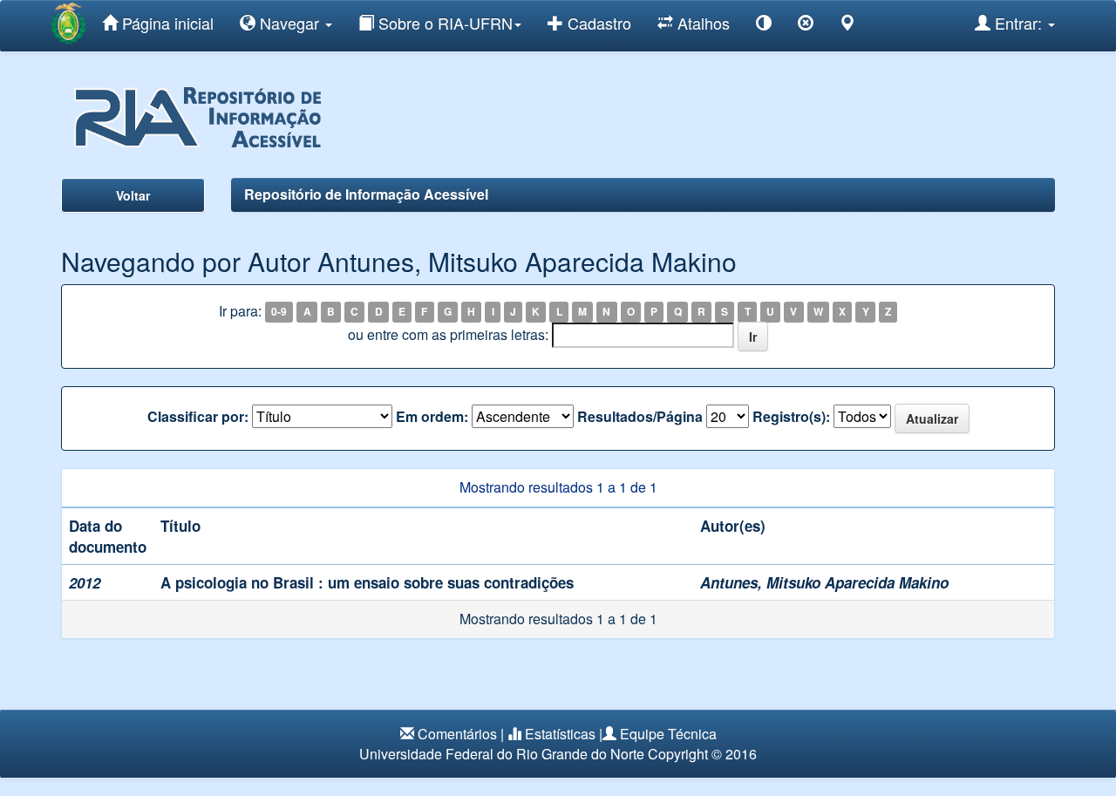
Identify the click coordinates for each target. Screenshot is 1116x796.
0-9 (279, 312)
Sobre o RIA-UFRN (443, 22)
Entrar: (1018, 22)
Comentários (457, 734)
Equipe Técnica (668, 734)
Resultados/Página (640, 416)
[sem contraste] (806, 25)
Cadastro (597, 22)
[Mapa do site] (847, 25)
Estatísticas (560, 734)
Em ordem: (432, 416)
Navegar (289, 22)
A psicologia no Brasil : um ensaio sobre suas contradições (367, 582)
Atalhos (701, 22)
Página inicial (166, 22)
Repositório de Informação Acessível (366, 194)
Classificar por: (197, 416)
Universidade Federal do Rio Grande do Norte (501, 754)
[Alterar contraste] (764, 25)
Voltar (133, 195)
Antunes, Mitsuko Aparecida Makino (824, 582)
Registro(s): (791, 416)
